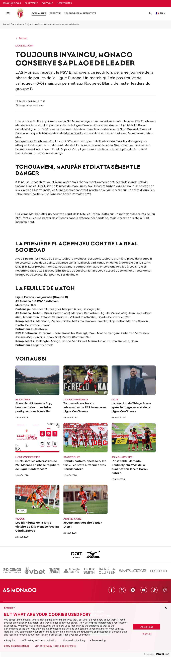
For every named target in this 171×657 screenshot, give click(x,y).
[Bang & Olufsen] (107, 570)
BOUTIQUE (47, 3)
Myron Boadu (73, 133)
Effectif (55, 13)
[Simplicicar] (132, 570)
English (8, 607)
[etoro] (158, 570)
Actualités (17, 24)
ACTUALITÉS (39, 13)
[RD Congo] (12, 570)
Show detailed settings (16, 646)
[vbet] (35, 570)
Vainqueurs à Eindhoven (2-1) (34, 141)
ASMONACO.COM (12, 3)
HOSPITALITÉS (64, 3)
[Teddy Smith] (89, 570)
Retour (23, 38)
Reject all (146, 633)
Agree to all (146, 626)
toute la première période (115, 149)
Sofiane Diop (24, 186)
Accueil (6, 24)
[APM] (76, 554)
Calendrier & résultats (80, 13)
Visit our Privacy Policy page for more (55, 646)
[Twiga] (54, 570)
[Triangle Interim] (71, 570)
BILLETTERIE (31, 3)
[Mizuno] (93, 554)
